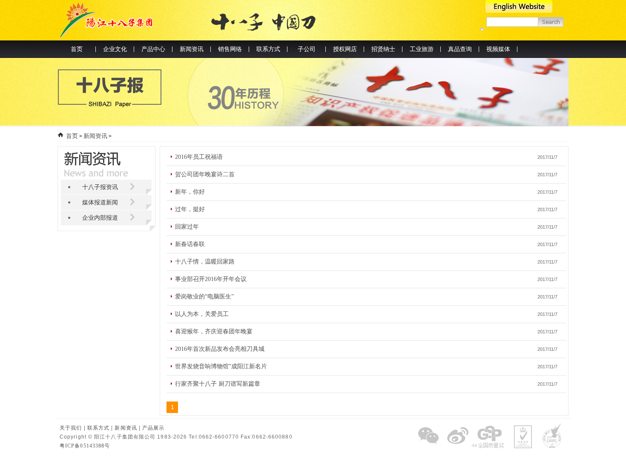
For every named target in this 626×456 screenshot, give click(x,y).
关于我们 (71, 428)
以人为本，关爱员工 (202, 314)
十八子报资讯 (100, 187)
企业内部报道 (100, 218)
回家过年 (187, 227)
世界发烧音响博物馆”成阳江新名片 (221, 366)
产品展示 (153, 428)
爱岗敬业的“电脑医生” (204, 296)
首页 (77, 49)
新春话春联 (190, 244)
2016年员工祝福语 (199, 157)
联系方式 (98, 428)
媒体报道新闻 (100, 202)
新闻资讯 (95, 136)
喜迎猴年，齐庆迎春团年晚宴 (214, 331)
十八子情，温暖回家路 (205, 261)
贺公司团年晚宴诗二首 (205, 174)
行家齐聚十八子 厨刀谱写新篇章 (217, 384)
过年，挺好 (190, 209)
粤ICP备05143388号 (85, 446)
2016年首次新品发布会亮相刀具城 (219, 349)
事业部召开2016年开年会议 (211, 279)
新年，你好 (190, 192)
